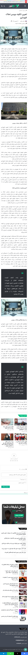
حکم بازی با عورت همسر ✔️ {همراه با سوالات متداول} (10, 578)
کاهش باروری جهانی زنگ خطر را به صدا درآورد (8, 427)
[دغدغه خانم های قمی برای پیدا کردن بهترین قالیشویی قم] (23, 586)
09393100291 (17, 637)
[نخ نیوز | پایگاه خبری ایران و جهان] (14, 6)
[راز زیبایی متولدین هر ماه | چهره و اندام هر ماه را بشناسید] (23, 598)
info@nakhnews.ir (20, 640)
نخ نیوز (24, 10)
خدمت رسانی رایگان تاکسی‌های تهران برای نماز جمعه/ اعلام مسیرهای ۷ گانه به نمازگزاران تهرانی (7, 444)
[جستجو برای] (2, 6)
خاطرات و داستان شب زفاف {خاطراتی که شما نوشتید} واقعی (10, 565)
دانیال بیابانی (22, 21)
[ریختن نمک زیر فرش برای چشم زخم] (23, 592)
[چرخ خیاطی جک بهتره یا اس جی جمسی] (23, 618)
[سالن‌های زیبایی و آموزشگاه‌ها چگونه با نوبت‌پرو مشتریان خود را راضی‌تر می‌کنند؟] (23, 605)
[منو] (25, 6)
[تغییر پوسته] (4, 6)
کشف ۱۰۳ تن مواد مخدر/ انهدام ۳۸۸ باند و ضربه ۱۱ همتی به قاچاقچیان (22, 428)
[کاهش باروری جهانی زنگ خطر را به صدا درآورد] (7, 421)
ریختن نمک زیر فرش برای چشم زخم (10, 590)
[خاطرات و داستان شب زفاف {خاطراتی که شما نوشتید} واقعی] (23, 566)
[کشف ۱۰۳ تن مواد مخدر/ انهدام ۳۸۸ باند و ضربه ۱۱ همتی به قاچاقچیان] (21, 421)
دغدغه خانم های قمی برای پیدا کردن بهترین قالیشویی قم (10, 584)
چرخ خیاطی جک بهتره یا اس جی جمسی (9, 616)
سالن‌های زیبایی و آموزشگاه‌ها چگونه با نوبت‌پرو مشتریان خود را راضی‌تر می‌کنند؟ (10, 604)
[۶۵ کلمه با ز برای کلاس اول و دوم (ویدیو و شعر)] (23, 612)
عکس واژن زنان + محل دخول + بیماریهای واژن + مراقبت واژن (11, 571)
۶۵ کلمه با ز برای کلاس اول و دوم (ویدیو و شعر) (9, 610)
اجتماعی (20, 10)
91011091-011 (18, 643)
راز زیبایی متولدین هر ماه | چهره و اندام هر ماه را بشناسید (10, 597)
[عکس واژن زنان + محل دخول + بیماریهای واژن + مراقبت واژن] (23, 573)
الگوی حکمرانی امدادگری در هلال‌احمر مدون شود (21, 442)
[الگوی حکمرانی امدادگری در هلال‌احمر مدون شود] (21, 436)
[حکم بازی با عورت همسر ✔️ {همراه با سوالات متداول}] (23, 579)
